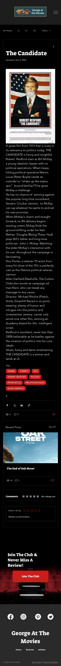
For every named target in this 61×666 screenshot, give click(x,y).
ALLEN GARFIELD (16, 388)
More (45, 30)
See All (52, 426)
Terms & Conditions (50, 662)
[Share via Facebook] (7, 405)
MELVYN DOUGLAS (35, 382)
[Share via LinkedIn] (21, 405)
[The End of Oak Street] (30, 447)
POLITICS (35, 377)
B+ (34, 30)
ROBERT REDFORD (17, 377)
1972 (35, 371)
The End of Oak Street (20, 468)
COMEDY (24, 371)
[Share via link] (29, 405)
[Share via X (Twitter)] (14, 405)
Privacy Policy (37, 662)
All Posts (7, 30)
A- (26, 30)
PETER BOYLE (14, 382)
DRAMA (11, 371)
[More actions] (53, 46)
